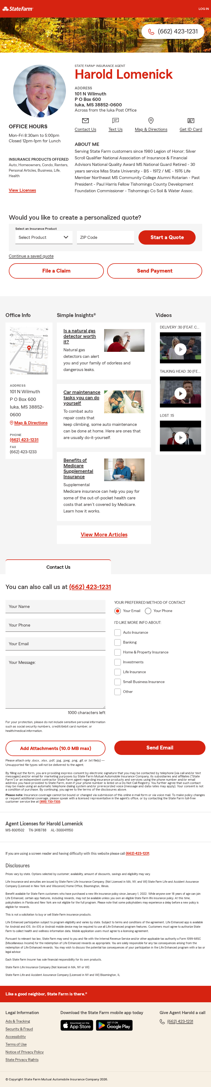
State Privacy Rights (21, 1060)
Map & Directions (31, 423)
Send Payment (155, 271)
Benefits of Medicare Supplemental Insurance (78, 468)
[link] (18, 8)
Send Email (159, 748)
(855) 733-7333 (50, 801)
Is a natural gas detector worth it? (79, 336)
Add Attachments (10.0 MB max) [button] (55, 748)
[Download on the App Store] (76, 1025)
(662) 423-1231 (24, 440)
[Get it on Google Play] (114, 1025)
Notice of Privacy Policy (24, 1052)
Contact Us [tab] (58, 567)
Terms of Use (16, 1044)
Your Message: (22, 662)
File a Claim (56, 271)
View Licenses (22, 190)
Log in (204, 8)
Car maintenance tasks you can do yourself (81, 398)
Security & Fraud (19, 1029)
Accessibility (15, 1037)
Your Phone (19, 625)
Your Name (19, 606)
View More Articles (104, 534)
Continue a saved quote (31, 256)
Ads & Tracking (17, 1021)
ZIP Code (88, 237)
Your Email (19, 644)
